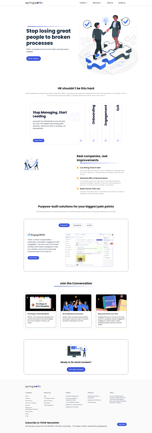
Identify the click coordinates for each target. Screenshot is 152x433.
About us (110, 3)
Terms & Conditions (30, 403)
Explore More (39, 140)
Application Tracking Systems (74, 404)
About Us (27, 398)
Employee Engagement (72, 396)
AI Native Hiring (92, 402)
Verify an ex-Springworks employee (31, 408)
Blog (45, 396)
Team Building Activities (72, 402)
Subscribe (122, 424)
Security (27, 405)
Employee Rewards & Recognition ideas (71, 399)
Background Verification (94, 400)
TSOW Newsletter (49, 405)
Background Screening (72, 407)
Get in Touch (33, 258)
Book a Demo (33, 58)
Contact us (121, 3)
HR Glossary (47, 403)
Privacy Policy (29, 411)
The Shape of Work (49, 398)
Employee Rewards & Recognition (93, 397)
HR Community (48, 400)
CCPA (26, 416)
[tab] (64, 225)
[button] (84, 3)
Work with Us (28, 400)
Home (27, 396)
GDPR (26, 414)
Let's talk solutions (76, 369)
